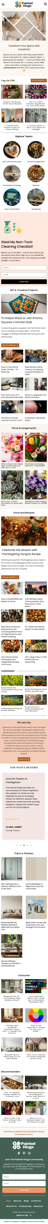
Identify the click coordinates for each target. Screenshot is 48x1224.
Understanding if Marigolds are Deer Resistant (11, 709)
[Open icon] (18, 1153)
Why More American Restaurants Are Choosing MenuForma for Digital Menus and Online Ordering (11, 631)
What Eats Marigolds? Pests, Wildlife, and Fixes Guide (36, 690)
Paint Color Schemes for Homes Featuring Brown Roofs (36, 1057)
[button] (3, 4)
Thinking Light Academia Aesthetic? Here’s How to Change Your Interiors (12, 1029)
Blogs (26, 1201)
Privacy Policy (25, 1206)
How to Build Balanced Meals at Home (11, 600)
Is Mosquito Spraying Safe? (35, 419)
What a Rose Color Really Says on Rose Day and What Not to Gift (12, 466)
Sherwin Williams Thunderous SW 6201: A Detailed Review (11, 963)
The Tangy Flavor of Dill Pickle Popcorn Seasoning (36, 659)
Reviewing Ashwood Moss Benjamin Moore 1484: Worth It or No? (35, 1095)
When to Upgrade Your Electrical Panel (35, 396)
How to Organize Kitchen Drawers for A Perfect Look (12, 1094)
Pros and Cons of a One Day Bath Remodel (12, 396)
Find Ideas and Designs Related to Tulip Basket (35, 465)
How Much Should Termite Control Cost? (11, 419)
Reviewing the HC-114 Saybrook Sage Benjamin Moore (12, 998)
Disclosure (38, 1206)
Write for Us (11, 1206)
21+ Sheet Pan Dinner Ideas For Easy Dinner (35, 628)
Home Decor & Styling (12, 185)
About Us (17, 1201)
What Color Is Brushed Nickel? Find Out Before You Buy (36, 1120)
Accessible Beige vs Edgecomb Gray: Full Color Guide (34, 886)
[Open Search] (45, 4)
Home (8, 1201)
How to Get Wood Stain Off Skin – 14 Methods (9, 369)
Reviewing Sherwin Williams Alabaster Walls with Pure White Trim (10, 926)
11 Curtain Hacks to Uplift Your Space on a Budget (35, 128)
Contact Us (36, 1201)
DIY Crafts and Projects (12, 162)
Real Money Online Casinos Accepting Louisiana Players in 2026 (34, 371)
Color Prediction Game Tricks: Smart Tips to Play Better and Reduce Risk (36, 999)
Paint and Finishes (12, 209)
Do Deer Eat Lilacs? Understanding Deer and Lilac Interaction (34, 709)
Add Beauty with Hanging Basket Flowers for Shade (36, 502)
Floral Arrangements (36, 162)
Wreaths (36, 185)
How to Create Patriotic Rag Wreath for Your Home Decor (35, 104)
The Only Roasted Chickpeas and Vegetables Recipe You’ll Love (10, 661)
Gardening (36, 209)
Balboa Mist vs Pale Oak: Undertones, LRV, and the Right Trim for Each (36, 924)
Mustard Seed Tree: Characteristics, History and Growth (12, 690)
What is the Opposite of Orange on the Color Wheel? (36, 1028)
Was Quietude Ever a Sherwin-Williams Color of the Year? (11, 886)
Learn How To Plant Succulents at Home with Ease (11, 503)
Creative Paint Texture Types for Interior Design (12, 128)
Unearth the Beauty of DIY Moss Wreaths (12, 103)
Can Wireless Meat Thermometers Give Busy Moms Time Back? (34, 603)
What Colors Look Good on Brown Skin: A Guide (12, 1120)
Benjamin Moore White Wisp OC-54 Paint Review (12, 1057)
